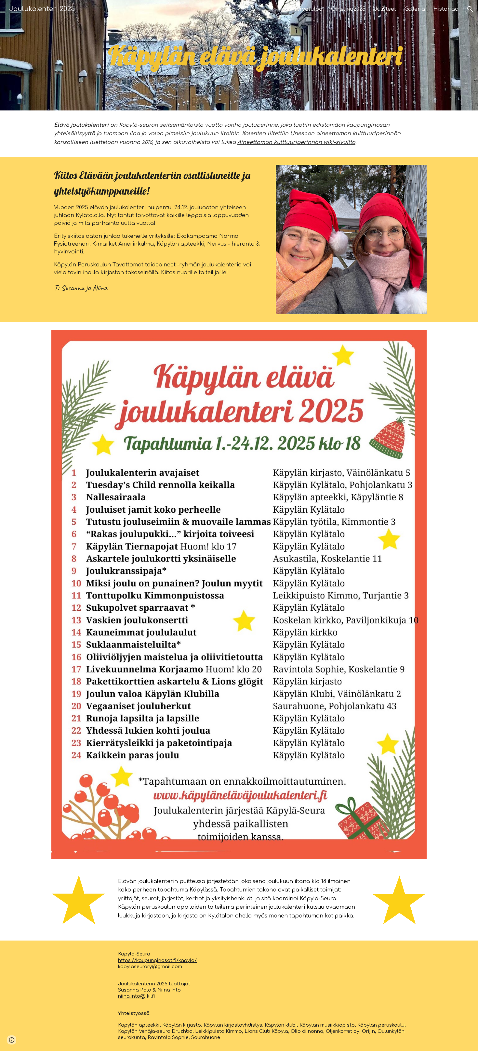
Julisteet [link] (385, 9)
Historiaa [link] (445, 9)
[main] (255, 55)
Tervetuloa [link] (308, 9)
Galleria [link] (415, 9)
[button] (470, 9)
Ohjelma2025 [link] (348, 9)
